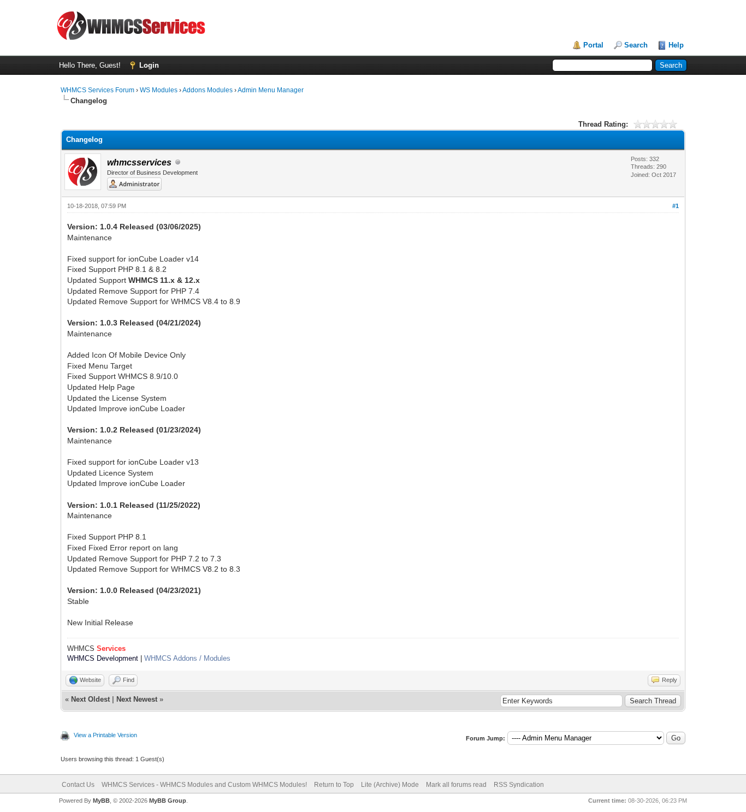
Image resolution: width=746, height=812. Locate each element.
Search (636, 45)
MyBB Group (167, 800)
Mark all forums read (456, 785)
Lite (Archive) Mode (390, 785)
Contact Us (78, 785)
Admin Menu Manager (271, 90)
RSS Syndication (519, 785)
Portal (593, 45)
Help (676, 45)
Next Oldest (90, 699)
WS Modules (158, 90)
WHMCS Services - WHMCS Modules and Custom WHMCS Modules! (204, 785)
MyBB (101, 800)
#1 (675, 206)
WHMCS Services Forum (97, 90)
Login (149, 65)
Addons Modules (207, 90)
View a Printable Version (105, 735)
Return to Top (334, 785)
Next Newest (136, 699)
